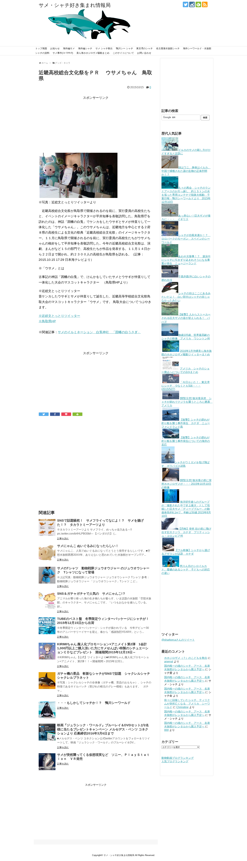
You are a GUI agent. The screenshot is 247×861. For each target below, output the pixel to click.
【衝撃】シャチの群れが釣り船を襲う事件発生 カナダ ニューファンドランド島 (185, 423)
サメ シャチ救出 (104, 48)
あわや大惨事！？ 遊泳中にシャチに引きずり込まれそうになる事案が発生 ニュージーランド (186, 260)
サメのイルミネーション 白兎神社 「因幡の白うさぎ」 (99, 332)
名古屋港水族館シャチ (168, 48)
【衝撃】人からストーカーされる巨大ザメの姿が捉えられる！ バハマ (186, 318)
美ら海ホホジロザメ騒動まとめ (92, 53)
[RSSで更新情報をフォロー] (205, 4)
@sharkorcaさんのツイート (178, 639)
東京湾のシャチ (144, 48)
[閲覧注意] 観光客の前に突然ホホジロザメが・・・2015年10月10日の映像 (186, 484)
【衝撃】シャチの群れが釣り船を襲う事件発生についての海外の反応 (185, 441)
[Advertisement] (96, 124)
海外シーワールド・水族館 (197, 48)
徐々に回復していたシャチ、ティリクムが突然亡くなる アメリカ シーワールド (187, 704)
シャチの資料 (42, 53)
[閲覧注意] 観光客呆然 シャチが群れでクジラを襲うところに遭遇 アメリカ (187, 402)
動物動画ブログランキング (177, 757)
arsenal (168, 661)
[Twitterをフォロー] (185, 4)
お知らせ (55, 48)
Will (166, 730)
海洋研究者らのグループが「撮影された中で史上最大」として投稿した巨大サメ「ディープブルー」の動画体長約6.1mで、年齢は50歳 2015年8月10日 (186, 508)
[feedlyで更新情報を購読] (198, 4)
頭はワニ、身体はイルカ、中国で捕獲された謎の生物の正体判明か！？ (186, 171)
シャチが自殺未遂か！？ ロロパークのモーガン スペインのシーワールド (186, 239)
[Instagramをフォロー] (192, 4)
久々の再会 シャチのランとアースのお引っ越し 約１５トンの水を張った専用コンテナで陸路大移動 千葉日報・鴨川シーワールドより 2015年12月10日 (186, 194)
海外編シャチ (85, 48)
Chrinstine (182, 707)
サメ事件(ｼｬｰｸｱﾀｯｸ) (63, 53)
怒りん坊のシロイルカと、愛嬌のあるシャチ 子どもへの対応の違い (185, 570)
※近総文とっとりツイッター (59, 316)
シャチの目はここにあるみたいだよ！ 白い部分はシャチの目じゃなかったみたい (186, 297)
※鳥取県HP (47, 321)
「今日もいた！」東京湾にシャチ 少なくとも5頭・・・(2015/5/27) (185, 386)
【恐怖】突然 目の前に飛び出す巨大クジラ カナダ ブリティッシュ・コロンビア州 (186, 532)
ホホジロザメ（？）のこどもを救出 (185, 658)
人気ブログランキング (174, 761)
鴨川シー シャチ (124, 48)
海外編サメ (69, 48)
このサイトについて (123, 53)
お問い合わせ (144, 53)
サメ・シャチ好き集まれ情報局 (75, 5)
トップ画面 (41, 48)
